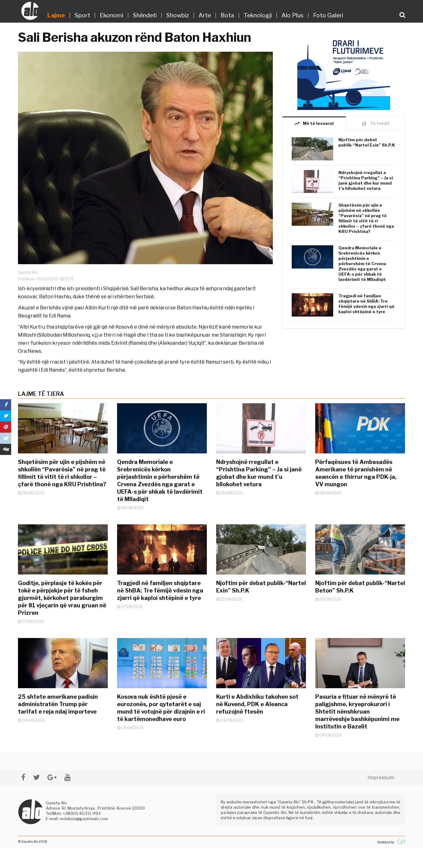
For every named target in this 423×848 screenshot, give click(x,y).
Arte (204, 15)
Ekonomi (111, 15)
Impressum (381, 777)
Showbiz (177, 15)
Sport (82, 15)
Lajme (56, 15)
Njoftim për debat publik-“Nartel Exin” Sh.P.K (366, 142)
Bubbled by (385, 842)
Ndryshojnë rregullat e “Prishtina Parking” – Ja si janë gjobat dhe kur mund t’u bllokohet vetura (365, 180)
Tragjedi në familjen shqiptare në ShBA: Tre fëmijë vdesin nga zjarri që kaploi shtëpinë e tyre (366, 303)
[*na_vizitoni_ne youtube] (67, 777)
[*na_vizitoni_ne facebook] (23, 777)
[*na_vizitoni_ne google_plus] (52, 777)
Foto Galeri (328, 15)
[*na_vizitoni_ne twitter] (36, 777)
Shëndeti (145, 15)
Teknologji (258, 15)
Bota (227, 15)
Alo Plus (292, 15)
